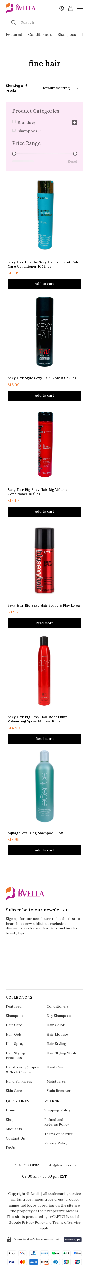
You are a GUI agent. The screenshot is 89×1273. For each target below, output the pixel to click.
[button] (44, 284)
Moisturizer (57, 1081)
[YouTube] (68, 978)
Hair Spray (14, 1043)
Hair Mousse (57, 1034)
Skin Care (14, 1090)
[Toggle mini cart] (70, 8)
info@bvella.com (61, 1165)
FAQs (10, 1147)
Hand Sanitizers (19, 1081)
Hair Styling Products (15, 1055)
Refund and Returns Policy (56, 1122)
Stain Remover (59, 1090)
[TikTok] (44, 978)
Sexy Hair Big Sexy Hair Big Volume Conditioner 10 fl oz (37, 491)
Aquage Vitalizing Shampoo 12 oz (35, 833)
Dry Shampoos (59, 1016)
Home (11, 1110)
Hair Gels (14, 1034)
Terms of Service (58, 1134)
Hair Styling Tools (62, 1053)
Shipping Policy (57, 1110)
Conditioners (40, 34)
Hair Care (14, 1025)
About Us (14, 1129)
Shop (10, 1119)
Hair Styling (56, 1043)
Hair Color (56, 1025)
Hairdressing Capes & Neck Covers (22, 1069)
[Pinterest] (56, 978)
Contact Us (15, 1138)
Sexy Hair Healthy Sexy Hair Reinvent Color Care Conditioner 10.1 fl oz (44, 264)
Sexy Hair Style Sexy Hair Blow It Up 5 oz (42, 378)
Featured (14, 34)
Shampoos (67, 34)
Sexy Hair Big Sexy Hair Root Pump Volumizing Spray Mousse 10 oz (37, 719)
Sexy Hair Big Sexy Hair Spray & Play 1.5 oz (44, 605)
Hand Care (55, 1067)
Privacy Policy (56, 1143)
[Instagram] (21, 978)
